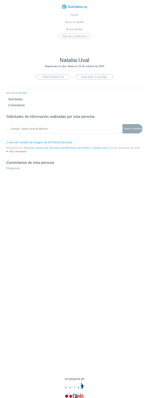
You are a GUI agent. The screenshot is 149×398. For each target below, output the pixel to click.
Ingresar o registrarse (74, 36)
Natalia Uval (100, 147)
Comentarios (16, 105)
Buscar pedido (74, 29)
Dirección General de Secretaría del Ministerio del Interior (57, 147)
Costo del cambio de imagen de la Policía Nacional (39, 142)
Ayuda (74, 14)
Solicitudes (15, 99)
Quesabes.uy (74, 7)
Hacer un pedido (74, 21)
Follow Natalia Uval (53, 76)
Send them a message (94, 76)
